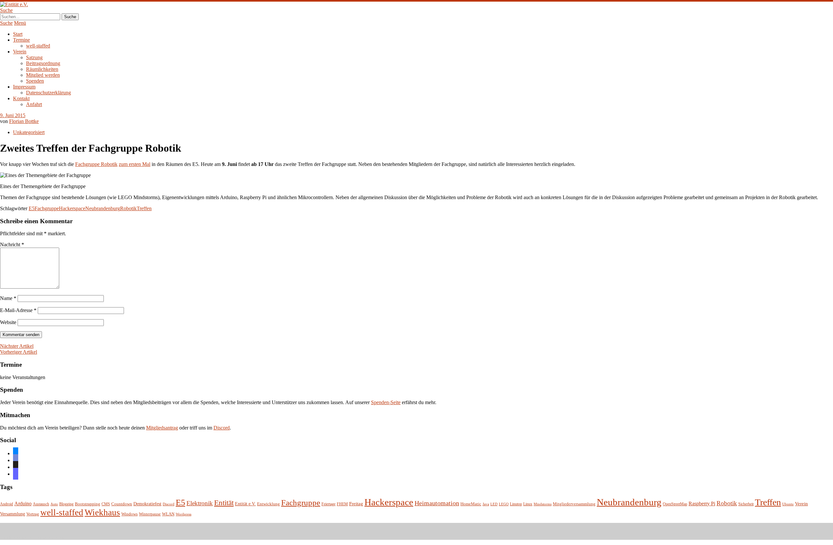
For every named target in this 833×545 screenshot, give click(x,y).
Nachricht (12, 244)
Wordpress (183, 514)
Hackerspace (72, 208)
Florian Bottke (24, 121)
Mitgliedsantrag (162, 427)
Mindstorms (543, 504)
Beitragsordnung (43, 63)
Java (486, 504)
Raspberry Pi (702, 503)
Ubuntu (788, 504)
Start (17, 34)
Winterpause (150, 513)
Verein (19, 51)
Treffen (144, 208)
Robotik (128, 208)
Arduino (23, 503)
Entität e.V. (245, 503)
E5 (31, 208)
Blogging (66, 504)
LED (494, 504)
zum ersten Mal (134, 164)
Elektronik (199, 503)
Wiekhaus (102, 512)
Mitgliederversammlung (574, 503)
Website (8, 322)
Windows (129, 514)
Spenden (35, 81)
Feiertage (328, 504)
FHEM (342, 504)
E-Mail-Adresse (18, 310)
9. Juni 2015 (12, 115)
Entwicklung (268, 504)
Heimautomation (437, 503)
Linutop (516, 504)
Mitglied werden (43, 75)
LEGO (504, 504)
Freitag (356, 503)
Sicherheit (746, 504)
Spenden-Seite (386, 402)
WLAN (168, 514)
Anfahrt (34, 104)
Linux (527, 504)
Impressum (24, 86)
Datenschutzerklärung (48, 92)
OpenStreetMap (675, 504)
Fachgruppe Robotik (96, 164)
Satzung (34, 57)
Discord (221, 427)
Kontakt (21, 98)
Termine (21, 40)
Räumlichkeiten (42, 69)
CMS (106, 504)
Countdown (121, 504)
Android (6, 504)
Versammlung (12, 513)
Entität (224, 502)
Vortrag (32, 513)
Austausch (41, 504)
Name (8, 298)
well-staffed (38, 45)
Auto (54, 504)
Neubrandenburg (102, 208)
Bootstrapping (87, 504)
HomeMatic (470, 504)
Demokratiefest (147, 503)
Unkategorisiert (29, 132)
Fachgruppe (46, 208)
